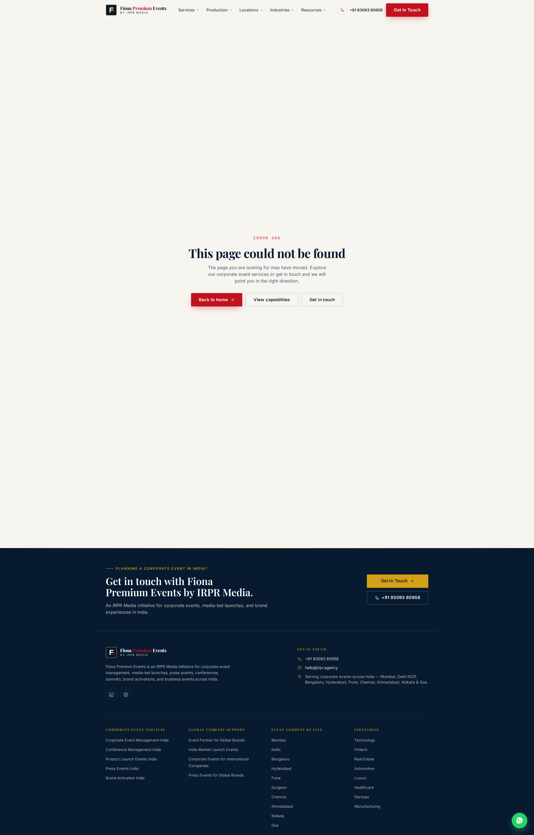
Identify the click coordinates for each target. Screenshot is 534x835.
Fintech (360, 749)
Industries (280, 10)
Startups (361, 797)
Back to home (213, 299)
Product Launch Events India (131, 759)
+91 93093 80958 (401, 597)
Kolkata (277, 816)
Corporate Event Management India (137, 740)
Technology (364, 740)
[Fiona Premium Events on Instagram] (125, 694)
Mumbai (278, 740)
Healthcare (364, 787)
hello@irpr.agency (321, 667)
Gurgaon (279, 787)
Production (217, 10)
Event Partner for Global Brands (217, 740)
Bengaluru (280, 759)
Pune (276, 778)
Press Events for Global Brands (216, 775)
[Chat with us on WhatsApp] (519, 820)
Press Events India (122, 768)
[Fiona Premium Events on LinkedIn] (111, 694)
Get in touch (322, 299)
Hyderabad (281, 768)
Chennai (278, 797)
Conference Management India (133, 749)
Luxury (360, 778)
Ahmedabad (282, 806)
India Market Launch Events (213, 749)
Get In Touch (407, 10)
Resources (311, 10)
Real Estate (364, 759)
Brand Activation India (125, 778)
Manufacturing (367, 806)
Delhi (275, 749)
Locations (248, 10)
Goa (275, 825)
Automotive (364, 768)
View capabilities (272, 299)
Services (186, 10)
